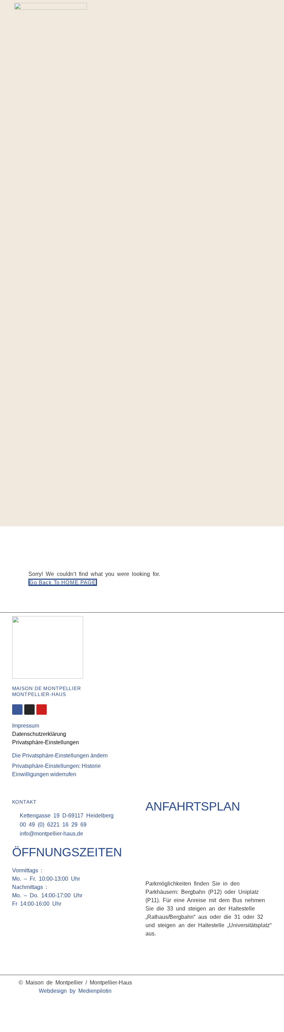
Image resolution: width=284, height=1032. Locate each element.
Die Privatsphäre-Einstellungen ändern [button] (60, 755)
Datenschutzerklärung (39, 734)
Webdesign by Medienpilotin (75, 991)
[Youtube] (41, 709)
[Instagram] (266, 252)
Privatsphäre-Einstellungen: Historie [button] (56, 766)
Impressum (25, 726)
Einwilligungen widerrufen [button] (44, 774)
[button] (263, 270)
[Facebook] (255, 252)
